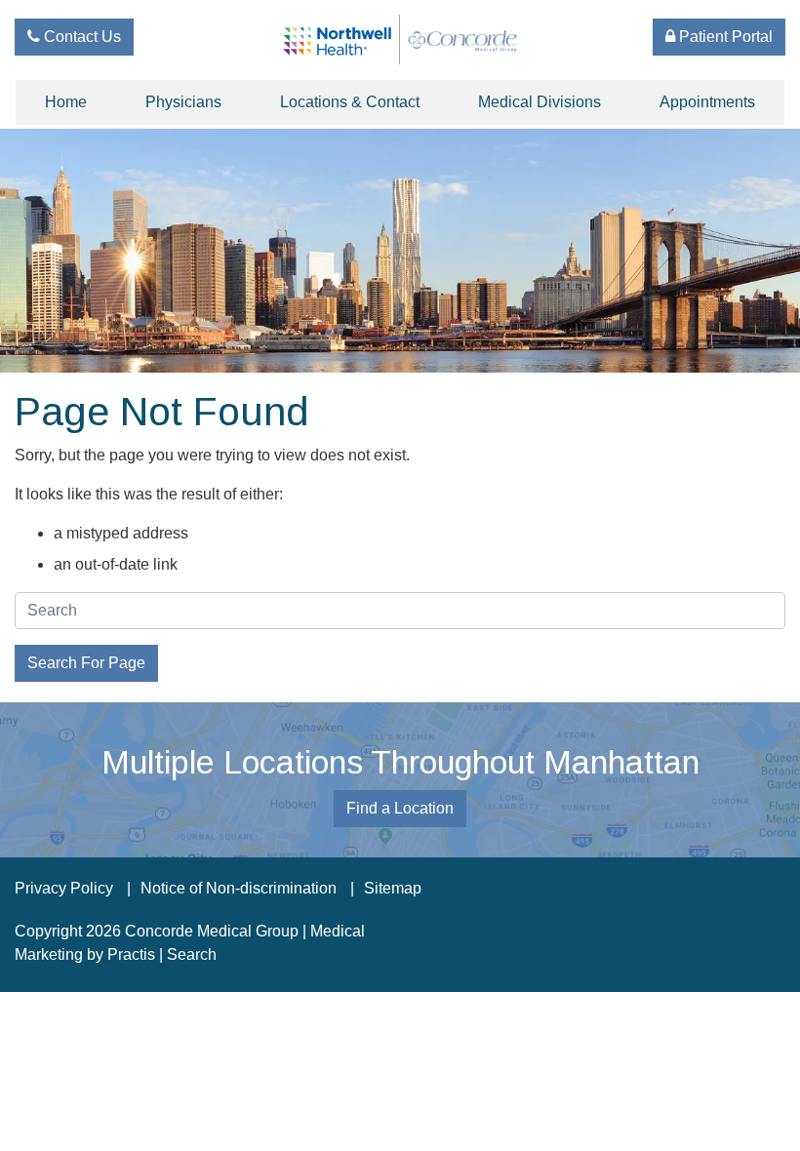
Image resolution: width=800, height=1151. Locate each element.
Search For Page (86, 663)
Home (66, 102)
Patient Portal (724, 36)
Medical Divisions (539, 102)
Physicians (183, 102)
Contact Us (80, 36)
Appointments (707, 102)
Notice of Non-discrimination (238, 888)
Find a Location (400, 808)
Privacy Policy (64, 888)
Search (192, 954)
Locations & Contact (350, 102)
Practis (131, 954)
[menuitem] (66, 102)
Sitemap (392, 888)
